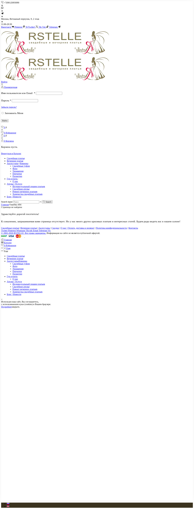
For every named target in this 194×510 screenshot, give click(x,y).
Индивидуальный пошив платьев (28, 186)
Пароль (6, 100)
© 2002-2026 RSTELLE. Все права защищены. (23, 233)
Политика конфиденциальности (111, 228)
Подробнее (6, 307)
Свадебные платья (16, 158)
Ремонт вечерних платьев (24, 191)
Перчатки (17, 173)
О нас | (64, 228)
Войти (4, 121)
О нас (15, 181)
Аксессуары (17, 163)
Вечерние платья (15, 161)
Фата (14, 168)
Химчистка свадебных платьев (27, 194)
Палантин (17, 176)
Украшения (17, 171)
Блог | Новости (14, 196)
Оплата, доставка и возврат (81, 228)
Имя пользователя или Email (18, 93)
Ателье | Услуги (14, 184)
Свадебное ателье (21, 189)
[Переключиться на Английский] (8, 506)
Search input (6, 202)
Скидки (55, 228)
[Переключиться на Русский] (8, 504)
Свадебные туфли (21, 166)
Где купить (12, 179)
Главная (5, 204)
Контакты (133, 228)
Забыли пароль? (9, 107)
